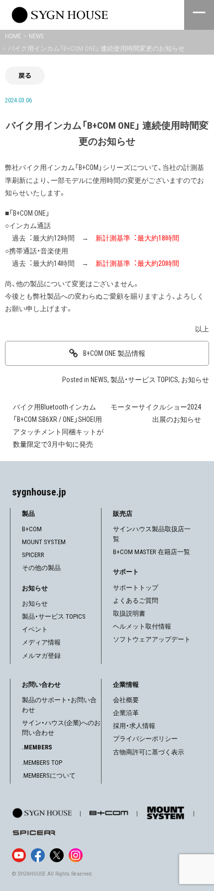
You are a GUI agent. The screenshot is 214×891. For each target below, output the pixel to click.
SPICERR (33, 555)
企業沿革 (126, 713)
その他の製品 (41, 567)
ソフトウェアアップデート (152, 639)
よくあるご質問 (135, 600)
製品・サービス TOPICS (144, 380)
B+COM (32, 529)
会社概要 (126, 700)
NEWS (99, 380)
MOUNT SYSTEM (44, 542)
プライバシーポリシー (145, 738)
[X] (57, 855)
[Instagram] (76, 855)
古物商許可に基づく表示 (148, 752)
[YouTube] (19, 855)
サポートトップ (135, 587)
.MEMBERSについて (49, 775)
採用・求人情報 (134, 725)
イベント (35, 629)
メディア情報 (41, 642)
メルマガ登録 (41, 655)
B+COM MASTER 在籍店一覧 (151, 552)
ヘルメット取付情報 (142, 626)
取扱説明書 (129, 613)
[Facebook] (38, 855)
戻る (24, 75)
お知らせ (195, 380)
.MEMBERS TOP (42, 762)
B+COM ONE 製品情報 (114, 353)
